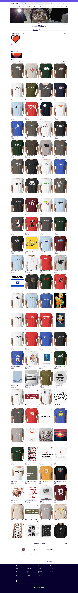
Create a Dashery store (30, 576)
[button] (16, 55)
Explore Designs (41, 29)
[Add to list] (19, 35)
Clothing (18, 6)
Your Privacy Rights (41, 576)
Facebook (53, 568)
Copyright (39, 574)
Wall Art (35, 6)
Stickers (24, 6)
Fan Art (17, 568)
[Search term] (48, 4)
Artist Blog (28, 575)
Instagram (53, 567)
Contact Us (40, 575)
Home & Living (40, 6)
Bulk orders (18, 576)
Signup (17, 575)
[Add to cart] (18, 46)
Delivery (39, 567)
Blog (16, 571)
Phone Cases (29, 6)
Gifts (66, 6)
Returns (39, 568)
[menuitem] (12, 7)
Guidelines (40, 571)
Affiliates (28, 571)
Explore (12, 6)
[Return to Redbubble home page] (14, 4)
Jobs (27, 574)
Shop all (64, 33)
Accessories (53, 6)
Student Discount (18, 572)
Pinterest (53, 572)
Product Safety (40, 572)
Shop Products (35, 29)
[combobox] (34, 4)
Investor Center (29, 568)
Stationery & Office (60, 6)
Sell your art (28, 572)
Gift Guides (18, 567)
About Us (28, 567)
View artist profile (43, 26)
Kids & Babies (47, 6)
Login (17, 574)
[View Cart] (66, 4)
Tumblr (53, 571)
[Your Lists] (64, 4)
